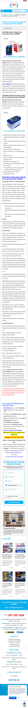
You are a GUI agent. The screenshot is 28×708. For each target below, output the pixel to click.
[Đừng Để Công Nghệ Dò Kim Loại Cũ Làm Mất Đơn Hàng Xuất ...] (20, 576)
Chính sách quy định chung (14, 639)
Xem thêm (11, 567)
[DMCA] (9, 632)
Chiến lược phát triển (14, 644)
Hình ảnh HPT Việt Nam (14, 642)
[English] (24, 0)
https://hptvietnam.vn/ (16, 452)
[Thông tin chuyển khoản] (2, 11)
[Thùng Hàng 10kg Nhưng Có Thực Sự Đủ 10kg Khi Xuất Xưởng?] (7, 576)
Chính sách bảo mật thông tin (14, 641)
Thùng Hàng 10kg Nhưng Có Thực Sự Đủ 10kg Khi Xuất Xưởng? (7, 585)
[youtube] (12, 678)
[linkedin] (15, 678)
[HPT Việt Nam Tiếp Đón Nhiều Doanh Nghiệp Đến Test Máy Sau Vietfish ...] (7, 547)
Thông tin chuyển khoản (14, 646)
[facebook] (10, 678)
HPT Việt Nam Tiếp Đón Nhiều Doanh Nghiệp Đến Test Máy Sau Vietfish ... (7, 556)
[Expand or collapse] (24, 28)
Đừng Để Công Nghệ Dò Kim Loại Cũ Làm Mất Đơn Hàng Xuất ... (20, 585)
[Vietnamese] (26, 0)
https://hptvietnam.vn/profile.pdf (15, 456)
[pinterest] (18, 678)
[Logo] (14, 5)
